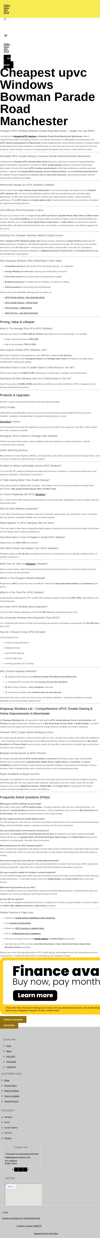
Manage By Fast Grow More (46, 1234)
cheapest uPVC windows (24, 136)
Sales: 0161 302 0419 (7, 9)
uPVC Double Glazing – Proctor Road (21, 303)
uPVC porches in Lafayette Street (29, 928)
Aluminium (5, 421)
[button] (6, 36)
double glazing (41, 939)
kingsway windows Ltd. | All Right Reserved (21, 1218)
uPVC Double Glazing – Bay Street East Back (25, 297)
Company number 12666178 (29, 1226)
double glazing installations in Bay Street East (35, 918)
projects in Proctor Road (20, 923)
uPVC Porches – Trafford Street (18, 308)
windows (40, 494)
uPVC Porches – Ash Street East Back (21, 313)
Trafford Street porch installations (26, 934)
